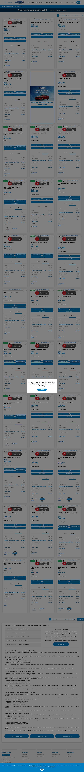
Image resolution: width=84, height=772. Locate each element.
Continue (42, 389)
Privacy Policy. (51, 766)
